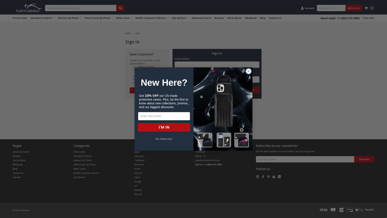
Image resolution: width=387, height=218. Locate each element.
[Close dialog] (248, 71)
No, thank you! (164, 139)
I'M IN (164, 127)
